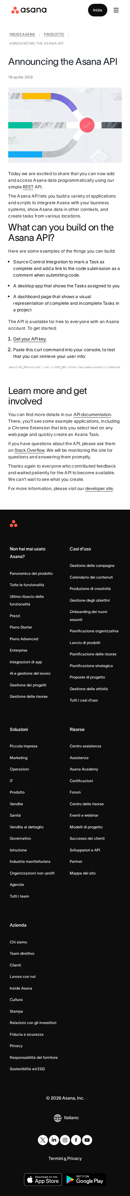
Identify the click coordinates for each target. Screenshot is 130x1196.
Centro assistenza (85, 746)
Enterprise (18, 650)
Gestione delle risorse (29, 696)
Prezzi (15, 616)
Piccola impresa (24, 746)
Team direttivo (22, 953)
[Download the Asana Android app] (84, 1179)
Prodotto (17, 792)
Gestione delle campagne (92, 565)
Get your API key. (29, 338)
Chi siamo (18, 942)
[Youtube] (87, 1140)
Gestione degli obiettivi (90, 600)
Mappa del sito (83, 873)
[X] (43, 1140)
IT (11, 781)
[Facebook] (76, 1140)
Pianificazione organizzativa (94, 631)
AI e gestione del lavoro (30, 673)
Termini (56, 1158)
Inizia (97, 10)
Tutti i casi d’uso (84, 700)
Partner (76, 861)
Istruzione (18, 850)
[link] (22, 35)
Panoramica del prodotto (31, 573)
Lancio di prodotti (85, 643)
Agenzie (17, 884)
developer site (99, 488)
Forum (75, 792)
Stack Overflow (29, 450)
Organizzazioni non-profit (32, 873)
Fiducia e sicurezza (27, 1034)
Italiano (71, 1117)
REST (28, 186)
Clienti (15, 965)
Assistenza (79, 758)
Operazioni (19, 769)
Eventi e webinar (84, 815)
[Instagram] (65, 1140)
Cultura (16, 999)
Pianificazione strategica (91, 666)
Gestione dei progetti (28, 685)
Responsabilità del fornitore (34, 1057)
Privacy (16, 1046)
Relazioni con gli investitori (33, 1023)
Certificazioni (81, 781)
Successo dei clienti (87, 838)
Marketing (18, 758)
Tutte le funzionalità (27, 585)
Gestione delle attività (89, 689)
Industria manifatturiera (30, 861)
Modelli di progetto (86, 827)
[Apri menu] (116, 10)
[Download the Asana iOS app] (43, 1179)
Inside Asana (21, 988)
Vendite (16, 804)
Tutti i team (19, 896)
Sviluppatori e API (85, 850)
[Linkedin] (54, 1140)
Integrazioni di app (26, 662)
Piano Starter (21, 627)
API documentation (92, 414)
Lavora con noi (23, 976)
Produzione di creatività (90, 588)
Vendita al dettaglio (27, 827)
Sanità (15, 815)
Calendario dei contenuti (91, 577)
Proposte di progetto (87, 677)
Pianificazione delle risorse (93, 654)
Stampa (16, 1011)
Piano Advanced (24, 639)
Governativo (20, 838)
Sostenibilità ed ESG (27, 1069)
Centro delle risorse (87, 804)
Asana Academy (84, 769)
